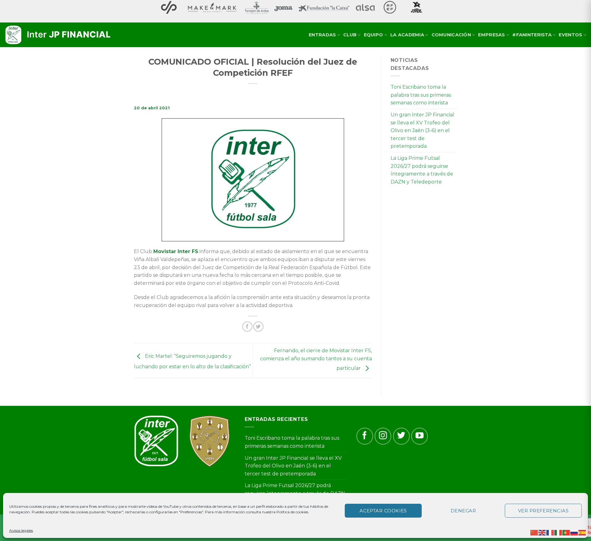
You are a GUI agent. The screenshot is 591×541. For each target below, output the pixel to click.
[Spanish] (582, 532)
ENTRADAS (322, 35)
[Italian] (558, 532)
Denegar (463, 511)
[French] (550, 532)
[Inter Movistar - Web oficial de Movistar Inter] (58, 35)
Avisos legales (21, 530)
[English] (542, 532)
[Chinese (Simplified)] (534, 532)
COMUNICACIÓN (451, 35)
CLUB (349, 35)
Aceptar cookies (383, 511)
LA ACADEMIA (407, 35)
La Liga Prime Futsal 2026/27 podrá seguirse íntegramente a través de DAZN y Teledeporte (422, 170)
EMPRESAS (491, 35)
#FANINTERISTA (532, 35)
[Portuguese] (566, 532)
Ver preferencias (543, 511)
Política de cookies (292, 512)
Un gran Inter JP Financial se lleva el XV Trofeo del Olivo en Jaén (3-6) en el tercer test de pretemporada (422, 130)
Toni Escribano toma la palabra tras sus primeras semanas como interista (421, 95)
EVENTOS (570, 35)
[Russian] (574, 532)
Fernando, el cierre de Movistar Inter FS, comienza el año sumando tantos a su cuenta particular (316, 359)
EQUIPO (373, 35)
